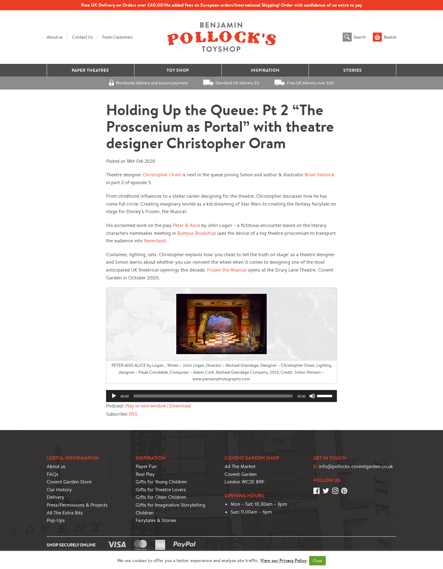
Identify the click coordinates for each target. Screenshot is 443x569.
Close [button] (317, 560)
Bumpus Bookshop (196, 233)
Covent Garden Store (69, 482)
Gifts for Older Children (161, 497)
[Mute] (312, 396)
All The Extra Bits (65, 513)
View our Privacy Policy (283, 560)
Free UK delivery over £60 (310, 83)
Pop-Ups (56, 520)
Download (180, 406)
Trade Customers (117, 37)
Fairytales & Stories (156, 520)
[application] (221, 396)
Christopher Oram (162, 174)
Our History (59, 489)
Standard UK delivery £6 (237, 83)
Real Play (145, 474)
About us (55, 37)
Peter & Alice (186, 225)
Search (359, 37)
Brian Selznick (319, 174)
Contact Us (82, 37)
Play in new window (145, 406)
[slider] (325, 395)
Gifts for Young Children (161, 482)
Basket (390, 37)
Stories (352, 70)
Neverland (154, 240)
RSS (133, 414)
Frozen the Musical (227, 270)
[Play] (114, 396)
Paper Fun (146, 466)
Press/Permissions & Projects (77, 505)
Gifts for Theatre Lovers (161, 489)
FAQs (52, 474)
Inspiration (265, 70)
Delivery (55, 497)
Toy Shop (178, 70)
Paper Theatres (90, 70)
